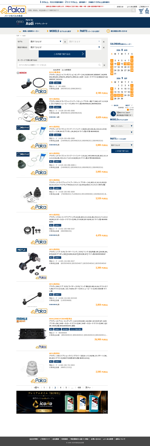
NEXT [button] (128, 105)
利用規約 (64, 439)
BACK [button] (116, 105)
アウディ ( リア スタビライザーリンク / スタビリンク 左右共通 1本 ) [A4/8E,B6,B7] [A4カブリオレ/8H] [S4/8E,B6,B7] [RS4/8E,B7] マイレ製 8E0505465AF (78, 252)
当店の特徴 (33, 439)
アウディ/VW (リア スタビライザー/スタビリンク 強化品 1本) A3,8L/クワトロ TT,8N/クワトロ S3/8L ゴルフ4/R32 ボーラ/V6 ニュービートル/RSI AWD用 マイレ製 (78, 288)
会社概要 (55, 439)
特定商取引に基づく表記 (79, 439)
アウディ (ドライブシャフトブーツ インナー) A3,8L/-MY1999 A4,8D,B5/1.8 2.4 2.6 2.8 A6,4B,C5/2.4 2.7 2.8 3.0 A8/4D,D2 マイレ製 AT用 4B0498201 (78, 156)
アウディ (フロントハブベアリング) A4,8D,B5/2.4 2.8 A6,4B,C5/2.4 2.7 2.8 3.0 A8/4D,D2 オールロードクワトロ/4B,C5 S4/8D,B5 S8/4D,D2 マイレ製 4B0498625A (78, 219)
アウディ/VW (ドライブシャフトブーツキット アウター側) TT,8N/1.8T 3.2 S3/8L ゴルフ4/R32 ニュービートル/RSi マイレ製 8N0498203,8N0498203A (78, 102)
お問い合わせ (96, 439)
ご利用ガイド (144, 6)
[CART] (141, 9)
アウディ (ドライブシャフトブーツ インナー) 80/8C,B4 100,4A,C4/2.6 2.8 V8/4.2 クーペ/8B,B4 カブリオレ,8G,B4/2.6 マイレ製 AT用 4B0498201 (78, 130)
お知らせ (120, 6)
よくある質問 (132, 6)
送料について (120, 439)
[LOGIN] (147, 9)
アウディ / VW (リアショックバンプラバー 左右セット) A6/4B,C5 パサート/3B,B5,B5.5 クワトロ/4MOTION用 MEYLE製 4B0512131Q (78, 356)
